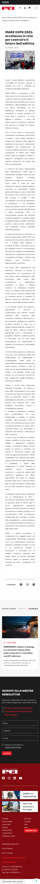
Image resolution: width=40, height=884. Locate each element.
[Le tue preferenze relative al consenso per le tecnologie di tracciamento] (36, 880)
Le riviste (27, 821)
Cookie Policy (7, 833)
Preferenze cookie (8, 836)
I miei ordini (6, 824)
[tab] (28, 608)
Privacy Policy (7, 830)
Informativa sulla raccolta (13, 881)
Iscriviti (7, 753)
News (4, 17)
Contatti (5, 818)
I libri (26, 824)
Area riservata (7, 821)
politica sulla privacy (13, 747)
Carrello (5, 827)
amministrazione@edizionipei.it (14, 857)
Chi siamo (27, 818)
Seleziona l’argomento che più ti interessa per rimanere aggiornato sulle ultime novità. (19, 701)
